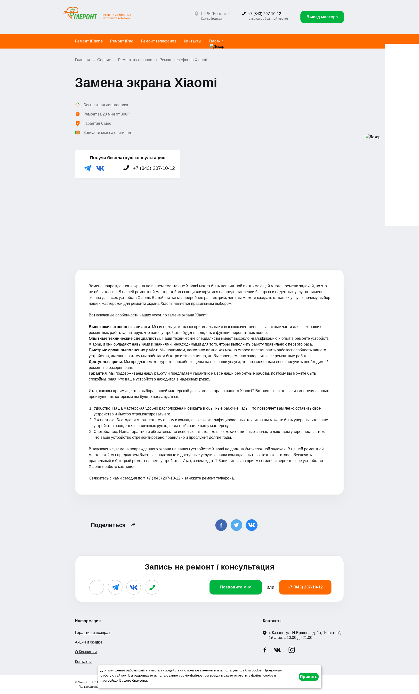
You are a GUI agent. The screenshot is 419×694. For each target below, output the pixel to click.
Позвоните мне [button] (235, 587)
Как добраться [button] (211, 18)
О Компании (86, 652)
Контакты (192, 41)
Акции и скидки (88, 642)
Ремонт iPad (121, 41)
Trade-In (216, 41)
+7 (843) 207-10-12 (264, 14)
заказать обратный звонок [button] (268, 18)
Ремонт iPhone (89, 41)
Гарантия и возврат (92, 632)
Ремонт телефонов (159, 41)
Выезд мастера (322, 17)
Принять (309, 677)
